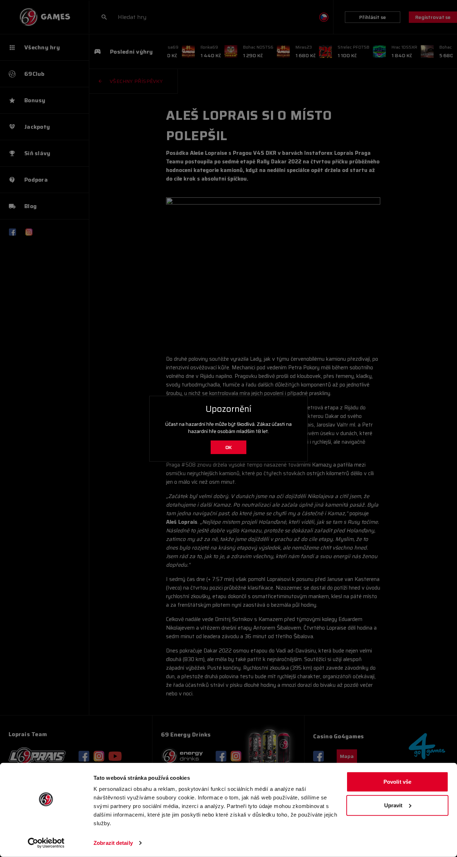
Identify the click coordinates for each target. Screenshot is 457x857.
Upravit (393, 805)
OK (228, 447)
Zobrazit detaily (113, 843)
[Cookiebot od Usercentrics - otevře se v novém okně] (46, 843)
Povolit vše (397, 782)
